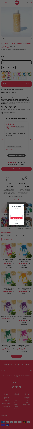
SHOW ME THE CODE (16, 218)
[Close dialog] (23, 205)
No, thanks (16, 223)
